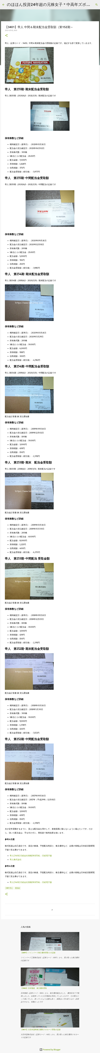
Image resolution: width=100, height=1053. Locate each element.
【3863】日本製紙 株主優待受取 (34, 988)
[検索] (96, 5)
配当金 (17, 888)
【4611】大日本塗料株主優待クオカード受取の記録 (40, 1030)
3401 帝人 (9, 888)
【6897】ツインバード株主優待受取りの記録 (38, 953)
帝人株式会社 (15, 859)
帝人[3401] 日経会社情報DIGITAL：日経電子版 (31, 855)
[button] (6, 35)
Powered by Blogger (51, 1049)
